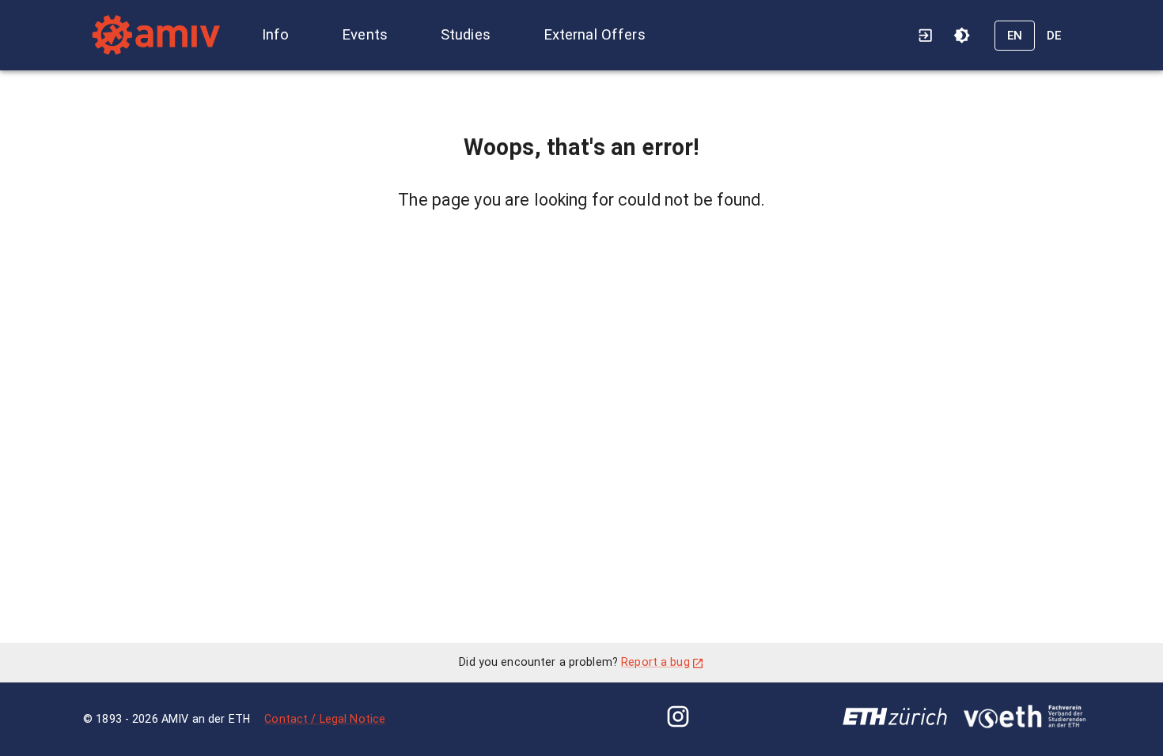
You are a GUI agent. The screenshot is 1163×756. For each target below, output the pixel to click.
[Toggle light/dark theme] (961, 35)
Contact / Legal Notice (324, 719)
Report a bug (655, 662)
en (1015, 35)
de (1054, 35)
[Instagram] (678, 719)
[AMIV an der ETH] (155, 35)
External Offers (595, 34)
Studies (466, 34)
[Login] (925, 35)
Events (365, 34)
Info (276, 34)
